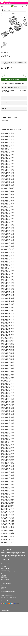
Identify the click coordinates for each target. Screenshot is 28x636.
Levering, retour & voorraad (8, 572)
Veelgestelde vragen (6, 568)
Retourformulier (5, 570)
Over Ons (3, 566)
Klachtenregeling (5, 579)
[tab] (8, 92)
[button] (25, 6)
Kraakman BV (8, 609)
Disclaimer (3, 575)
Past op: (4, 108)
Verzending (9, 83)
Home (2, 13)
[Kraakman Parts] (14, 6)
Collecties (8, 13)
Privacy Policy (4, 577)
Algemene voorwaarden (7, 573)
